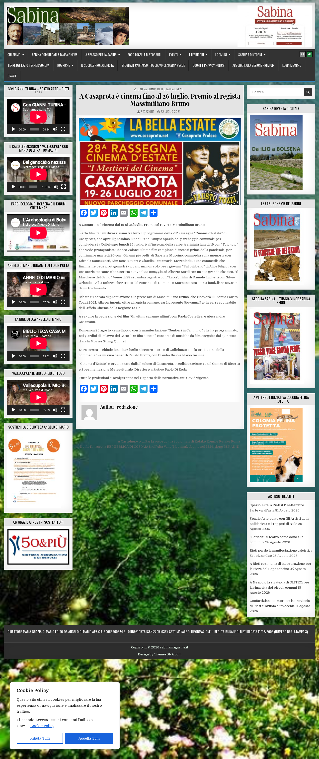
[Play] (13, 129)
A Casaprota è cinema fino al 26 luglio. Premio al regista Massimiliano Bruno (160, 100)
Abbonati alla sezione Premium (253, 65)
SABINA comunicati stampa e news (55, 54)
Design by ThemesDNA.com (159, 654)
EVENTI (173, 54)
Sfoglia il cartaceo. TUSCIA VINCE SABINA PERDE (153, 65)
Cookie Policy (42, 726)
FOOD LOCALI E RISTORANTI (144, 54)
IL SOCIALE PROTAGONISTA (97, 65)
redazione (147, 111)
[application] (38, 116)
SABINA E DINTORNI (250, 54)
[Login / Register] (310, 54)
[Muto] (55, 129)
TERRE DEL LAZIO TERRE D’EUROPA (28, 65)
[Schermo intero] (63, 129)
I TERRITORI (196, 54)
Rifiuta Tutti (40, 738)
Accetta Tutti (89, 738)
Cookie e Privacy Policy (209, 65)
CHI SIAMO (13, 54)
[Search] (303, 54)
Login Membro (291, 65)
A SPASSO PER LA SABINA (100, 54)
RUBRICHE (63, 65)
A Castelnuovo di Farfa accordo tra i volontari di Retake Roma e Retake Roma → (181, 441)
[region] (65, 715)
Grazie (12, 75)
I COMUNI (221, 54)
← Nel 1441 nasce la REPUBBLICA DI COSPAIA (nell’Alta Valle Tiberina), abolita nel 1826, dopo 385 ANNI (157, 446)
